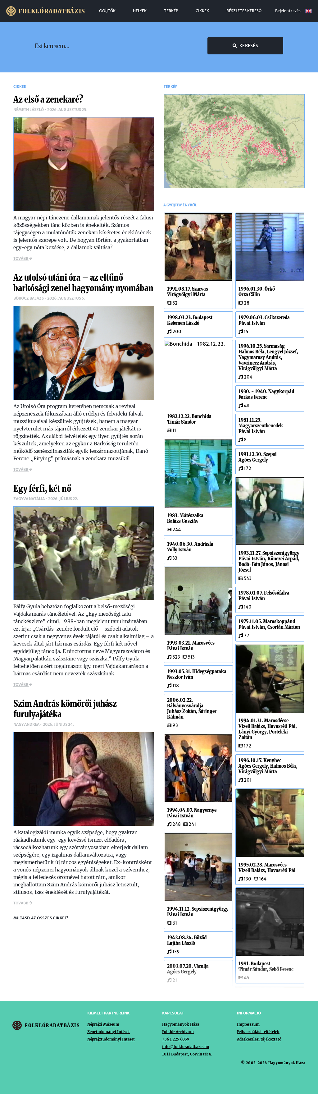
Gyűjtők (107, 11)
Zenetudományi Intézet (108, 1031)
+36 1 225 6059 (175, 1039)
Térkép (171, 11)
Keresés (248, 45)
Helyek (140, 11)
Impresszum (248, 1024)
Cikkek (202, 11)
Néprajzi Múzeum (103, 1024)
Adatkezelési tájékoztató (259, 1039)
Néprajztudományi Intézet (111, 1039)
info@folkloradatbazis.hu (185, 1046)
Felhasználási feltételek (258, 1031)
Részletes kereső (243, 11)
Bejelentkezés (288, 11)
